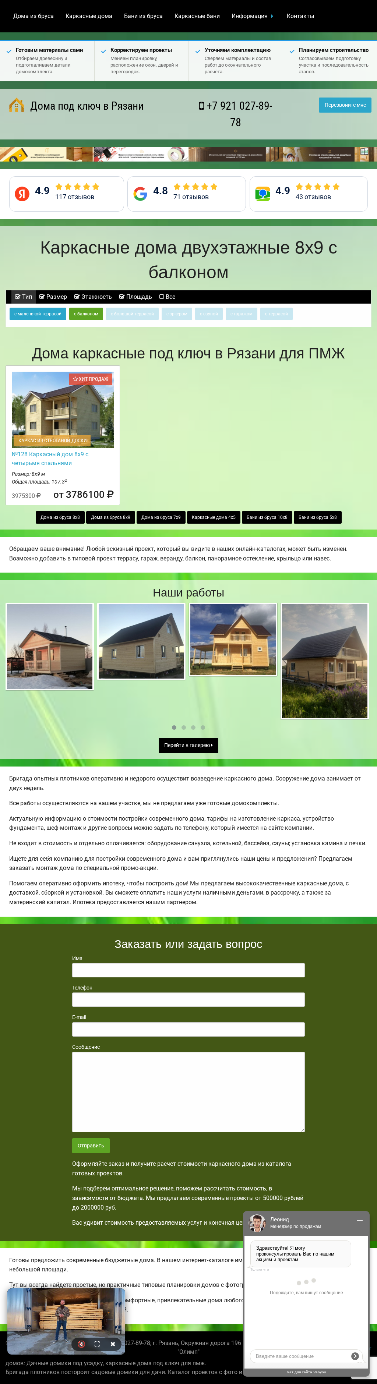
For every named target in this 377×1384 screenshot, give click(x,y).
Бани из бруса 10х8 (267, 517)
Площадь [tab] (138, 296)
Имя (77, 958)
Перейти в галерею (187, 745)
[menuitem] (33, 16)
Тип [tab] (26, 296)
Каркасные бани (197, 16)
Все (169, 296)
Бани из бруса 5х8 (318, 517)
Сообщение (86, 1047)
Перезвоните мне (345, 105)
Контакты (300, 16)
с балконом (86, 313)
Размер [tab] (56, 296)
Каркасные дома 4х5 (214, 517)
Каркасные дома (89, 16)
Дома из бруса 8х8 (60, 517)
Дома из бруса (33, 16)
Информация (250, 16)
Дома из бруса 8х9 (110, 517)
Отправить (91, 1146)
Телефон (82, 988)
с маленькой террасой (37, 313)
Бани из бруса (143, 16)
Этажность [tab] (96, 296)
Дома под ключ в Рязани (86, 105)
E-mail (79, 1017)
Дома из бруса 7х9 (161, 517)
